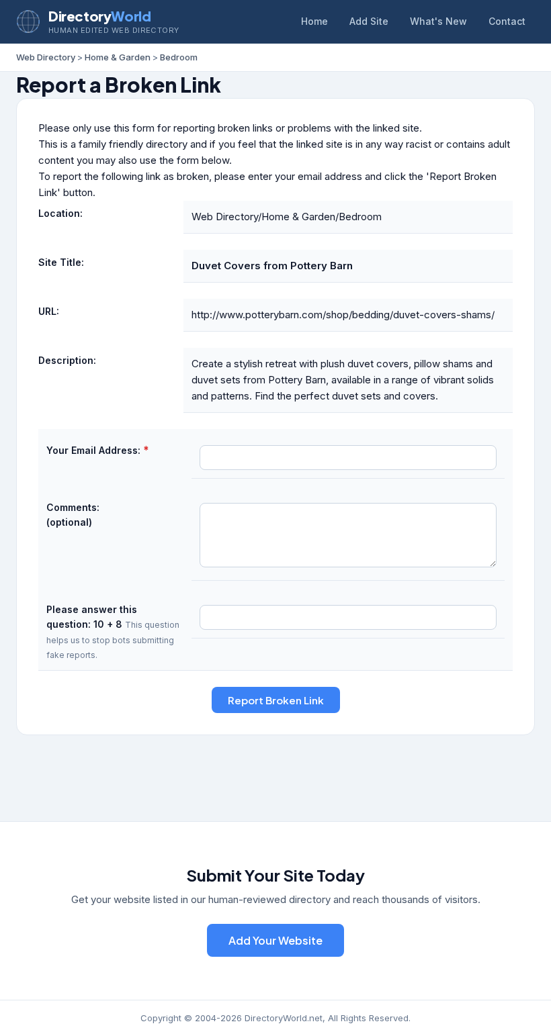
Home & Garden (118, 57)
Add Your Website (275, 940)
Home (314, 21)
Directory (99, 15)
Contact (507, 21)
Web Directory (45, 57)
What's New (438, 21)
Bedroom (179, 57)
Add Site (368, 21)
